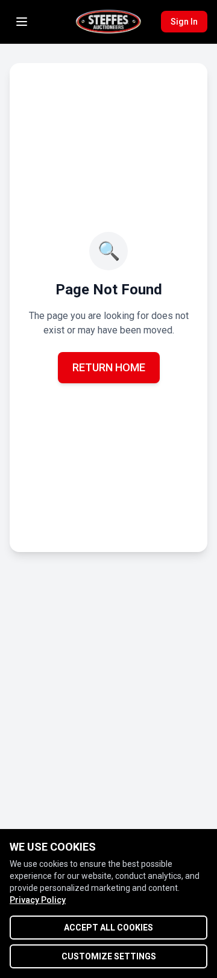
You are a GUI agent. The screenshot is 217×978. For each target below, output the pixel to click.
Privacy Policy (38, 900)
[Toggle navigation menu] (22, 22)
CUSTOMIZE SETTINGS (108, 956)
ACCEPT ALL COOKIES (108, 927)
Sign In (184, 21)
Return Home (108, 367)
